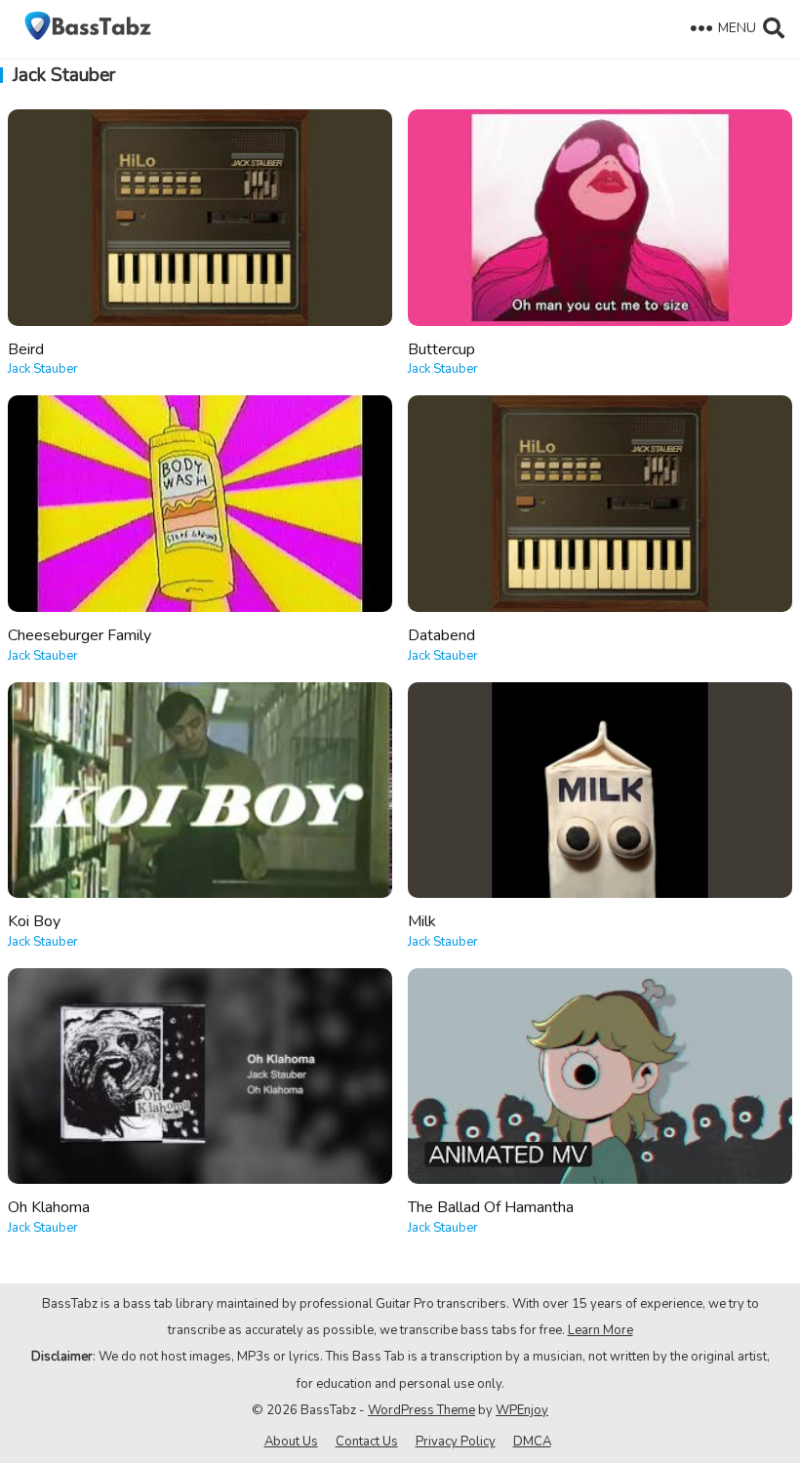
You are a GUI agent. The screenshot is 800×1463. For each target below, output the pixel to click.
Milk (422, 921)
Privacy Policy (456, 1441)
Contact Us (367, 1441)
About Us (291, 1441)
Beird (26, 349)
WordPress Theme (421, 1410)
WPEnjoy (522, 1410)
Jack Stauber (43, 369)
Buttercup (441, 349)
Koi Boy (34, 921)
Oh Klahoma (49, 1207)
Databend (441, 635)
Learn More (600, 1330)
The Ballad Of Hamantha (491, 1207)
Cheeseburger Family (79, 635)
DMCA (532, 1441)
